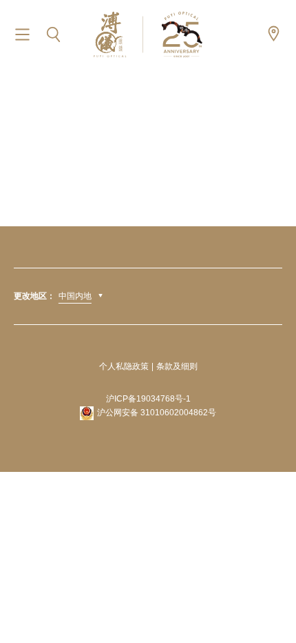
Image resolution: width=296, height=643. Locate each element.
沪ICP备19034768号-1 (148, 399)
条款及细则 (177, 366)
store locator (273, 33)
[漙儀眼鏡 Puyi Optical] (148, 34)
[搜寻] (53, 34)
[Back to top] (268, 601)
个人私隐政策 (124, 366)
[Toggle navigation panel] (22, 34)
